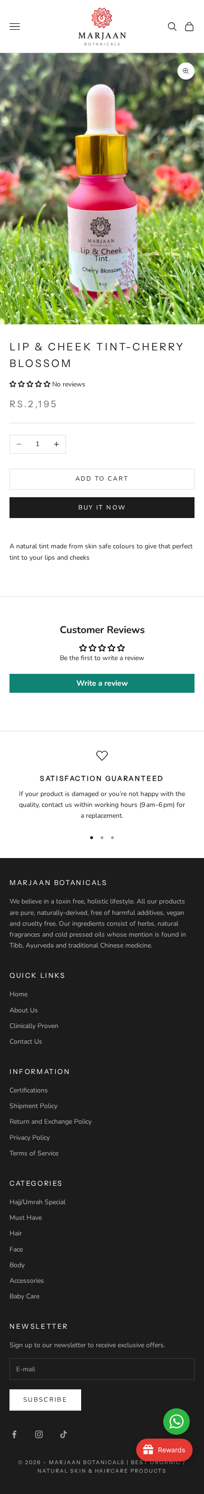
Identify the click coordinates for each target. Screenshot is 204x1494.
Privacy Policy (29, 1137)
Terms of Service (33, 1153)
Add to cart (102, 478)
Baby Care (24, 1296)
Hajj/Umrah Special (37, 1202)
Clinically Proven (33, 1025)
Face (16, 1249)
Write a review (102, 683)
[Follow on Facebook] (14, 1434)
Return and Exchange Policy (50, 1121)
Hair (15, 1233)
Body (17, 1265)
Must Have (25, 1217)
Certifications (28, 1090)
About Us (23, 1010)
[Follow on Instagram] (39, 1434)
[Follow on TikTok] (63, 1434)
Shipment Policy (33, 1105)
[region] (102, 785)
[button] (29, 384)
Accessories (26, 1280)
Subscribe (45, 1400)
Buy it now (102, 507)
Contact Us (25, 1041)
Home (18, 994)
